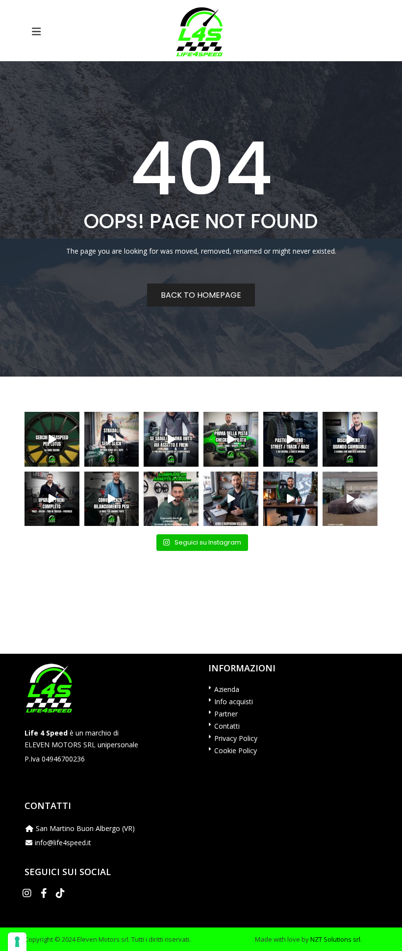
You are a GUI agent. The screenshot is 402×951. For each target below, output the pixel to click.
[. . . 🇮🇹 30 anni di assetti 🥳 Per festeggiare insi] (350, 499)
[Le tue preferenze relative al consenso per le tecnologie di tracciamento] (17, 941)
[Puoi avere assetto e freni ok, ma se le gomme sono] (171, 439)
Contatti (227, 726)
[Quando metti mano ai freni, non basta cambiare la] (52, 499)
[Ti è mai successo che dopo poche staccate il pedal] (350, 439)
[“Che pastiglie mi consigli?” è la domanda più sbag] (290, 439)
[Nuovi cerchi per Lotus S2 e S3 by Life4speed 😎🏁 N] (52, 439)
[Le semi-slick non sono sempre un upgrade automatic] (111, 439)
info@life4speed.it (63, 842)
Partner (226, 713)
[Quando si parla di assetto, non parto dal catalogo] (171, 499)
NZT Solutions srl (335, 939)
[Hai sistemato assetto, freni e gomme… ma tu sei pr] (230, 439)
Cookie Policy (235, 750)
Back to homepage (201, 295)
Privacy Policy (235, 738)
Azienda (226, 689)
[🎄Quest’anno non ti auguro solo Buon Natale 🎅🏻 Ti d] (290, 499)
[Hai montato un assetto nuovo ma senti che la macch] (111, 499)
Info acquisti (233, 701)
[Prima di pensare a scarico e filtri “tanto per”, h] (230, 499)
